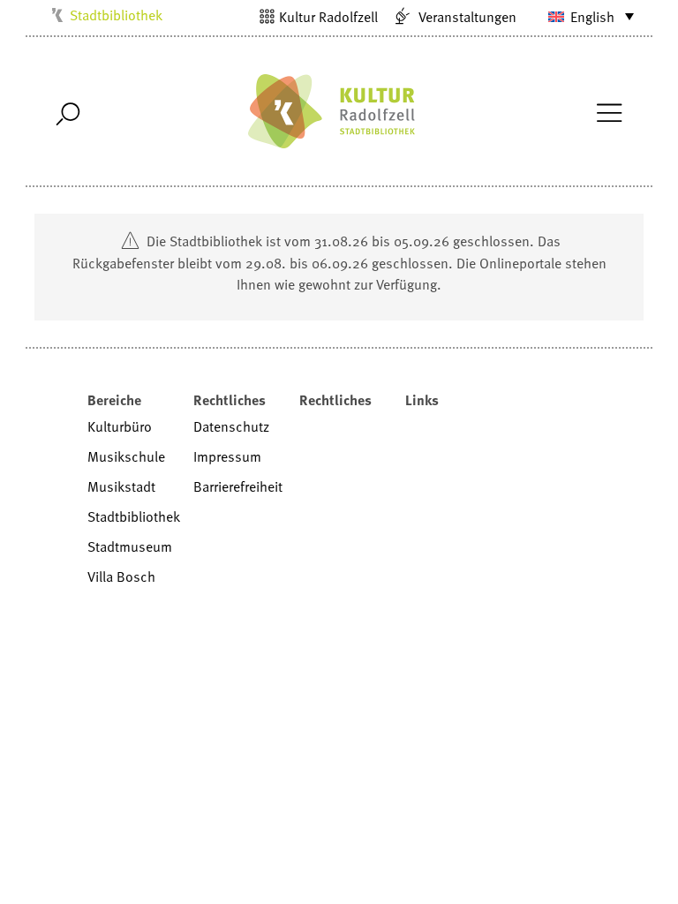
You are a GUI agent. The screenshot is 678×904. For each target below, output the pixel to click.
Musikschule (126, 456)
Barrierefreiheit (237, 486)
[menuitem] (580, 15)
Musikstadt (121, 486)
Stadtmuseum (129, 546)
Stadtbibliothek (116, 15)
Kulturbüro (119, 426)
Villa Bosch (121, 576)
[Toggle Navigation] (608, 111)
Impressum (227, 456)
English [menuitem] (592, 16)
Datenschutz (231, 426)
